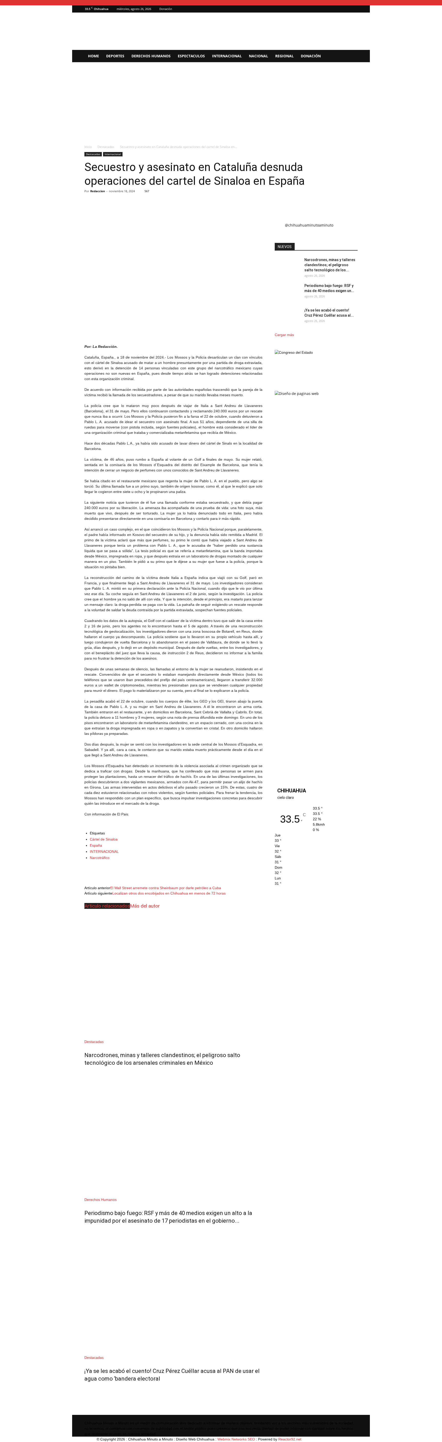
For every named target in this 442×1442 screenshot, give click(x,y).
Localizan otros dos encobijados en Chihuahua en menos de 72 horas (169, 893)
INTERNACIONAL (104, 851)
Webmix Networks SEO (236, 1439)
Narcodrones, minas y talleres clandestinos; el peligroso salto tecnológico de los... (329, 265)
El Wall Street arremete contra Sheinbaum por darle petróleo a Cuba (165, 888)
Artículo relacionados (107, 906)
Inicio (88, 147)
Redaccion (97, 191)
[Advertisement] (221, 100)
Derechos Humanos (151, 55)
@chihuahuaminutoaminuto (309, 225)
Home (93, 55)
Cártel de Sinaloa (104, 839)
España (96, 845)
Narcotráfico (99, 858)
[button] (346, 9)
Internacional (227, 55)
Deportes (115, 55)
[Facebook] (354, 9)
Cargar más (284, 335)
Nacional (258, 55)
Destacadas (105, 147)
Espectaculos (191, 55)
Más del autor (145, 906)
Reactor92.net (289, 1439)
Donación (165, 9)
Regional (284, 55)
